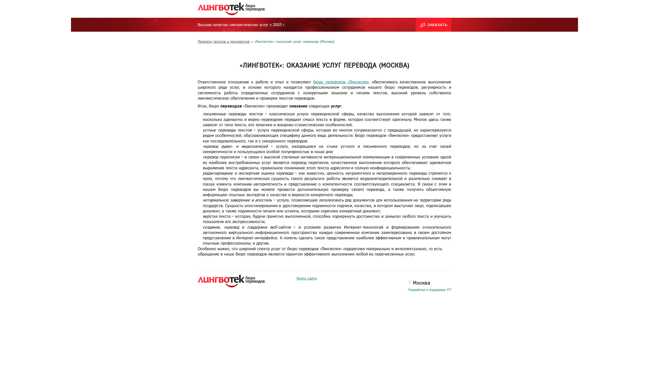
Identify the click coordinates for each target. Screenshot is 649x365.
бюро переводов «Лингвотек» (341, 82)
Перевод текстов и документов (224, 42)
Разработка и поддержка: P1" (429, 290)
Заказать (437, 24)
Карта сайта (307, 278)
